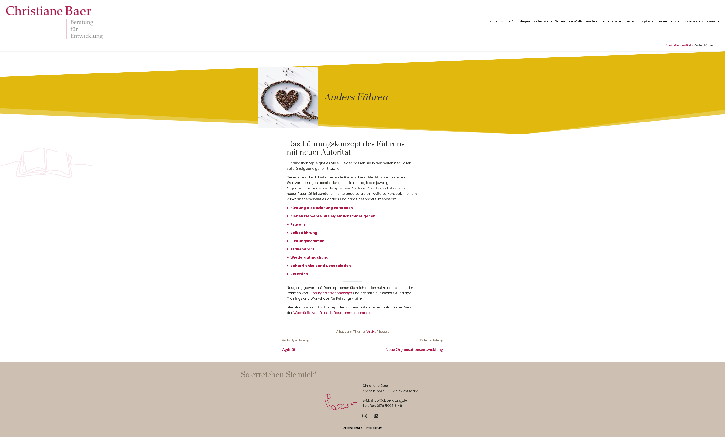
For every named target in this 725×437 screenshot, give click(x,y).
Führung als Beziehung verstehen (321, 207)
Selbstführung (303, 232)
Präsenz (298, 224)
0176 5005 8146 (389, 405)
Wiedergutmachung (309, 257)
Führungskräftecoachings (330, 293)
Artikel (372, 331)
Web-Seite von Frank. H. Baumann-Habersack (331, 312)
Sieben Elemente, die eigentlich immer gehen (333, 216)
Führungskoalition (307, 241)
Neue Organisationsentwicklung (414, 349)
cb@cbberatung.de (390, 400)
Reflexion (299, 274)
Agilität (288, 349)
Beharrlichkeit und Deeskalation (320, 265)
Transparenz (302, 249)
